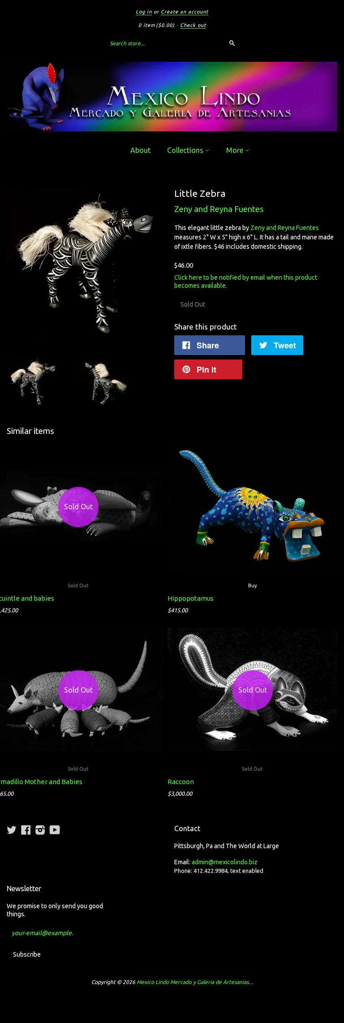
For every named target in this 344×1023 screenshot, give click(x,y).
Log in (144, 11)
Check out (193, 25)
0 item (156, 25)
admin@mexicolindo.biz (225, 862)
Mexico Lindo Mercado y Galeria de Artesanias (193, 982)
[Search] (232, 43)
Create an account (184, 11)
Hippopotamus (191, 598)
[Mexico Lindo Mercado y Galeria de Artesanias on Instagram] (40, 829)
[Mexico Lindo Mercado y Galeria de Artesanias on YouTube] (55, 829)
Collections (186, 150)
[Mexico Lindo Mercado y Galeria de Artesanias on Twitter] (12, 829)
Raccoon (181, 781)
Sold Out (252, 769)
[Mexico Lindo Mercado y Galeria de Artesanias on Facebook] (26, 829)
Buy (252, 585)
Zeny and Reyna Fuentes (219, 208)
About (140, 150)
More (235, 150)
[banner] (172, 96)
